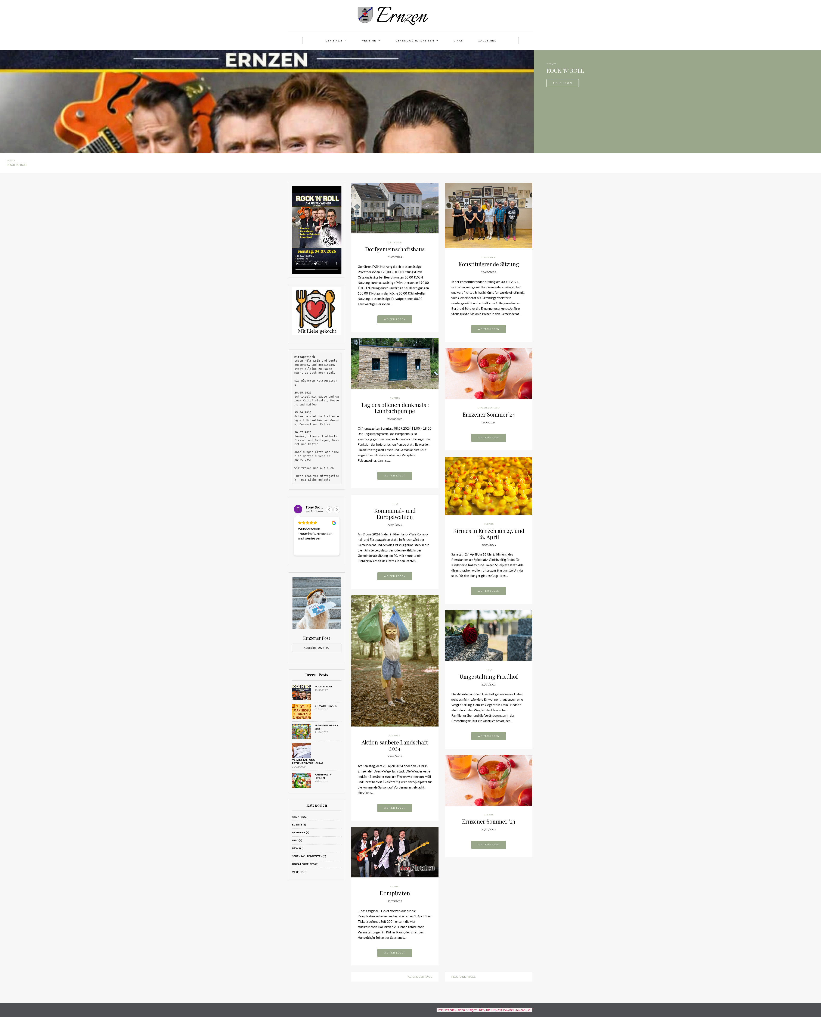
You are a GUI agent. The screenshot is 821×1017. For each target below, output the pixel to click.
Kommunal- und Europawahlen (395, 513)
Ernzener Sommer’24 (488, 414)
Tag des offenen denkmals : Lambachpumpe (395, 408)
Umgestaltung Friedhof (488, 676)
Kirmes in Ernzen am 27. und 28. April (488, 534)
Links (458, 40)
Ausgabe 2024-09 (316, 647)
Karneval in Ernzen (323, 776)
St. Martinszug (326, 705)
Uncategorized (303, 864)
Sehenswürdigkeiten (415, 40)
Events (551, 64)
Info (295, 840)
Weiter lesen (395, 319)
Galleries (487, 40)
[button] (329, 510)
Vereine (369, 40)
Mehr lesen (562, 83)
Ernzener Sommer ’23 (488, 821)
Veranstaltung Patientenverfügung (307, 761)
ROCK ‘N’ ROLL (323, 686)
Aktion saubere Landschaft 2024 (395, 745)
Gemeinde (334, 40)
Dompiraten (395, 893)
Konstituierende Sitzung (488, 264)
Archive (298, 816)
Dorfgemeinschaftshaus (395, 249)
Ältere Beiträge (420, 976)
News (296, 848)
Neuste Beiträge (463, 976)
